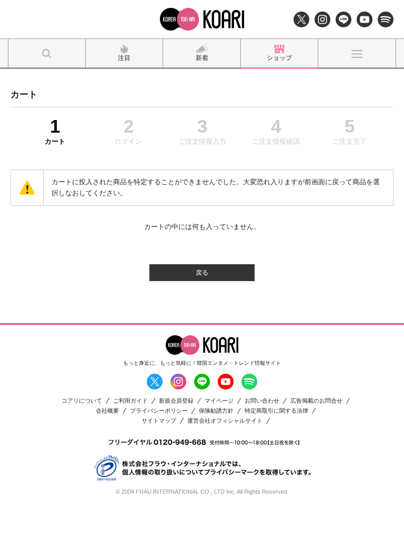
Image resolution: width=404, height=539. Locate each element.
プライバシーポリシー (159, 411)
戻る (202, 272)
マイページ (219, 401)
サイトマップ (159, 421)
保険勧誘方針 (216, 411)
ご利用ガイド (130, 401)
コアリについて (82, 401)
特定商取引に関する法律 (276, 411)
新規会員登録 (176, 401)
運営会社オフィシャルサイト (224, 421)
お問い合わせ (262, 401)
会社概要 (107, 411)
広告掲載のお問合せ (316, 401)
